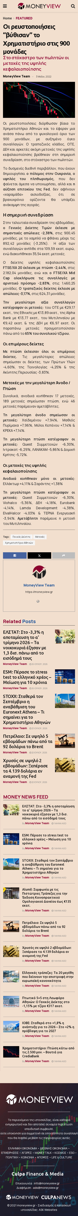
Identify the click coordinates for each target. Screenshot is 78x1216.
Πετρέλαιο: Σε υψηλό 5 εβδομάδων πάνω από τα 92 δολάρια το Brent (27, 741)
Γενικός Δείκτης (22, 536)
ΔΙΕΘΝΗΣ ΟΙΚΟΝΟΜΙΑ (53, 1148)
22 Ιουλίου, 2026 (39, 752)
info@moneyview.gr (47, 1183)
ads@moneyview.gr (46, 1188)
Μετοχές (40, 536)
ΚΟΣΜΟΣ (60, 1153)
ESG (71, 1153)
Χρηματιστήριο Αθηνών (19, 542)
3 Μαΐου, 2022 (43, 76)
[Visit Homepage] (39, 6)
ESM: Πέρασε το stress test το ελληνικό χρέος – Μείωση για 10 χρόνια (27, 677)
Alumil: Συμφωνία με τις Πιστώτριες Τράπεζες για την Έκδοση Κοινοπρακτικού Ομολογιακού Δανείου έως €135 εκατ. (46, 897)
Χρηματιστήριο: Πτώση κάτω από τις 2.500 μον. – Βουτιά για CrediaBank (48, 1052)
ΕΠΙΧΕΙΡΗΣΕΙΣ (10, 1153)
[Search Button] (73, 6)
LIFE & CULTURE (62, 1157)
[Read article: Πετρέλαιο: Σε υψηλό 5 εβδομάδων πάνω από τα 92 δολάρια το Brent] (65, 741)
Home (7, 18)
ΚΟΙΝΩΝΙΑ (27, 1157)
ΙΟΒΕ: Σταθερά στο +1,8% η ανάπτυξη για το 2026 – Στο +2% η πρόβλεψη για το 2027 (48, 1027)
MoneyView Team (16, 76)
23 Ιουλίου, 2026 (39, 728)
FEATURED (24, 18)
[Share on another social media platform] (63, 555)
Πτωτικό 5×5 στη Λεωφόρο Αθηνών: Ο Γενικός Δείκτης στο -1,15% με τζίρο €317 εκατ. (46, 1002)
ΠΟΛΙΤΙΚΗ (12, 1157)
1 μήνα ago (59, 823)
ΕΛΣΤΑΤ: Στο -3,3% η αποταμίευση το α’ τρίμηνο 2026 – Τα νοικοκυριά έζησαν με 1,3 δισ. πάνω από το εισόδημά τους (24, 645)
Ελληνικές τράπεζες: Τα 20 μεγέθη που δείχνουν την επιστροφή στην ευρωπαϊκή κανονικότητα (48, 976)
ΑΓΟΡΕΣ (27, 1153)
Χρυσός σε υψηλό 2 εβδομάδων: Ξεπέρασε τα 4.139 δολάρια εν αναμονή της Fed (25, 768)
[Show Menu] (5, 6)
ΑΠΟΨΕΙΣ (43, 1157)
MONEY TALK (43, 1153)
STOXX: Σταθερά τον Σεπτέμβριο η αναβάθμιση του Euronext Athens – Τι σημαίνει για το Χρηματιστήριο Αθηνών (26, 709)
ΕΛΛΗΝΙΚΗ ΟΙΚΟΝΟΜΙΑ (22, 1148)
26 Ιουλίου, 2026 (39, 664)
